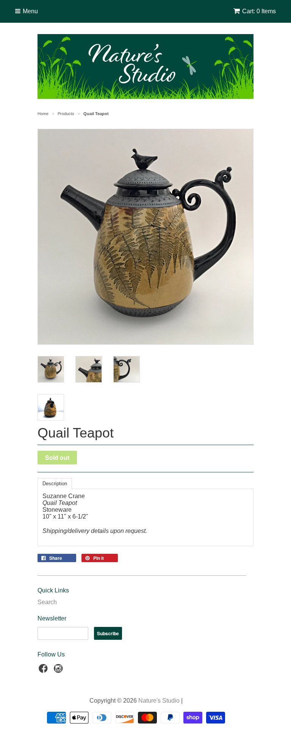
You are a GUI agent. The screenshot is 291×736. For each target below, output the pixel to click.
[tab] (55, 483)
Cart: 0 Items (259, 11)
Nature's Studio (159, 700)
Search (47, 602)
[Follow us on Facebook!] (44, 670)
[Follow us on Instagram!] (59, 670)
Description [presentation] (54, 483)
